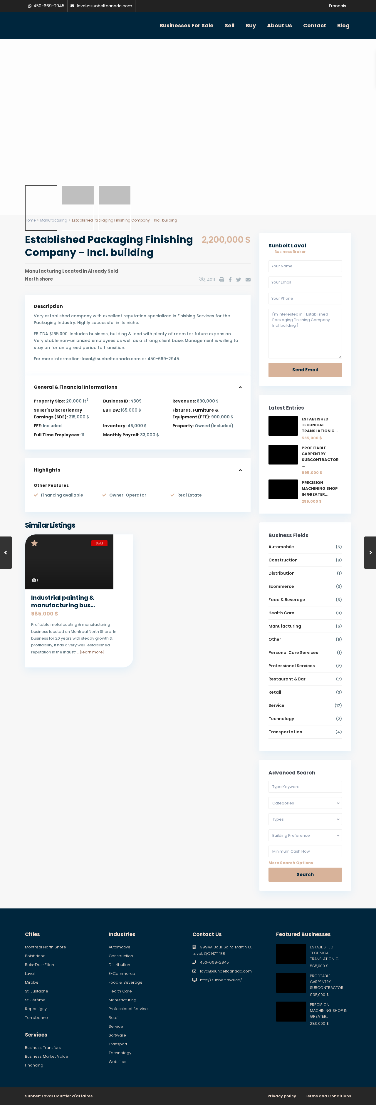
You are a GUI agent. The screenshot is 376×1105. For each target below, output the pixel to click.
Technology (281, 719)
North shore (39, 279)
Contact (314, 25)
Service (276, 705)
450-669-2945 (214, 962)
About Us (279, 25)
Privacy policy (282, 1096)
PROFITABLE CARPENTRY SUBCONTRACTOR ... (320, 456)
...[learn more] (91, 652)
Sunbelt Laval (287, 245)
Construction (283, 560)
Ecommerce (281, 586)
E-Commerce (122, 973)
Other (274, 639)
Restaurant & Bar (287, 679)
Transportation (285, 732)
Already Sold (103, 271)
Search (305, 874)
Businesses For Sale (187, 25)
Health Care (281, 613)
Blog (343, 25)
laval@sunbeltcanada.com (226, 971)
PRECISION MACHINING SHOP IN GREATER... (320, 488)
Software (117, 1035)
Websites (117, 1061)
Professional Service (128, 1009)
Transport (118, 1044)
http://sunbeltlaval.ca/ (221, 980)
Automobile (281, 547)
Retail (274, 692)
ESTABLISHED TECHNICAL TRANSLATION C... (320, 425)
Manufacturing (43, 271)
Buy (251, 25)
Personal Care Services (293, 652)
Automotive (119, 947)
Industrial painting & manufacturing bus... (63, 601)
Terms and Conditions (328, 1096)
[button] (9, 107)
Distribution (281, 573)
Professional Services (291, 666)
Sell (229, 25)
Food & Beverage (286, 600)
